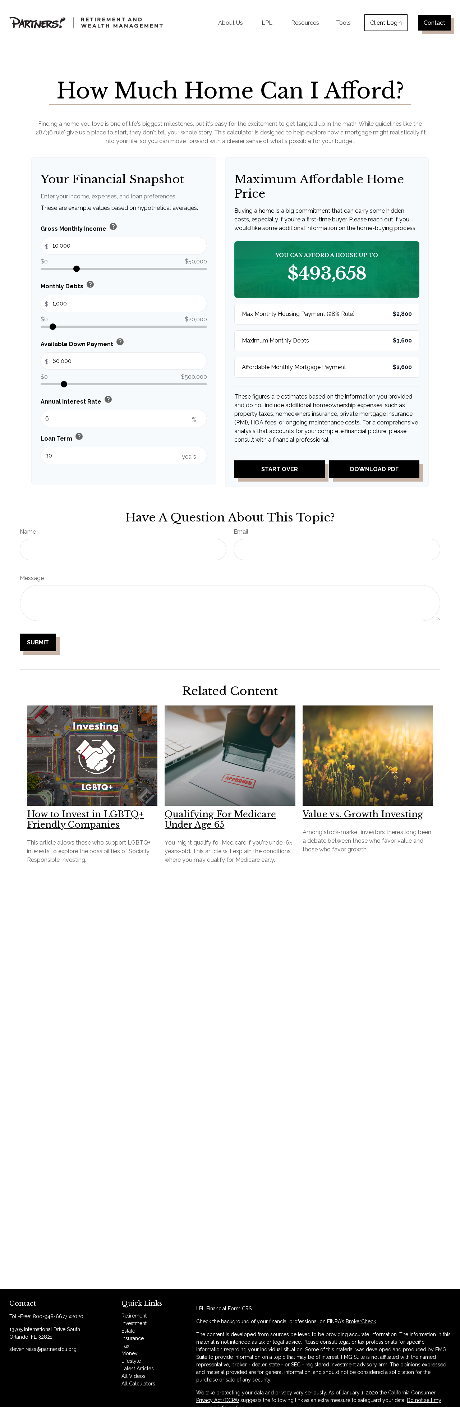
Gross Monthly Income (79, 227)
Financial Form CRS (229, 1308)
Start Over (279, 469)
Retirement (134, 1316)
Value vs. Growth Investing (363, 814)
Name (28, 531)
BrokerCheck (361, 1321)
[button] (230, 22)
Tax (125, 1346)
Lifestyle (131, 1361)
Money (129, 1353)
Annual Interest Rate (76, 400)
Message (32, 578)
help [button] (113, 226)
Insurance (132, 1338)
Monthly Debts (68, 285)
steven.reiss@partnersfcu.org (43, 1349)
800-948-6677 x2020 (58, 1316)
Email (241, 531)
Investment (134, 1323)
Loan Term (62, 437)
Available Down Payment (82, 342)
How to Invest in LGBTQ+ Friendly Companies (85, 819)
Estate (128, 1331)
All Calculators (138, 1384)
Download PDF (374, 469)
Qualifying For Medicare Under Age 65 (220, 819)
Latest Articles (137, 1368)
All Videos (133, 1376)
